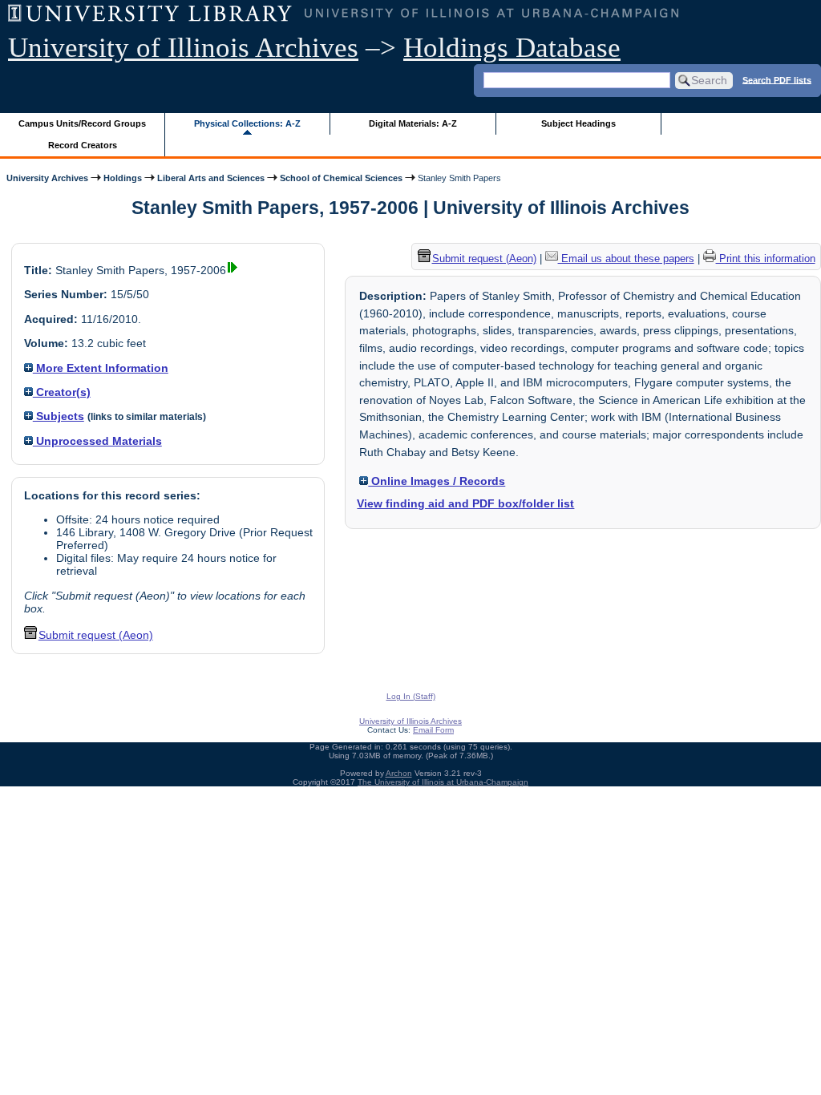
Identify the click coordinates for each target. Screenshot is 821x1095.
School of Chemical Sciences (341, 178)
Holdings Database (512, 47)
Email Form (433, 729)
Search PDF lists (776, 79)
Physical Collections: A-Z (247, 123)
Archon (399, 773)
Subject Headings (578, 123)
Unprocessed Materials (97, 440)
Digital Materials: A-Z (413, 123)
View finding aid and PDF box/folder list (465, 503)
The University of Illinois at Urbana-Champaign (443, 782)
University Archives (47, 178)
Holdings (122, 178)
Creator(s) (62, 392)
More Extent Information (100, 368)
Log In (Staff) (410, 696)
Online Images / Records (436, 481)
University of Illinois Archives (183, 47)
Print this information (765, 259)
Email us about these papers (626, 259)
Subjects (58, 416)
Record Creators (82, 145)
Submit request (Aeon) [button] (95, 634)
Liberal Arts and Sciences (211, 178)
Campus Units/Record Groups (82, 123)
